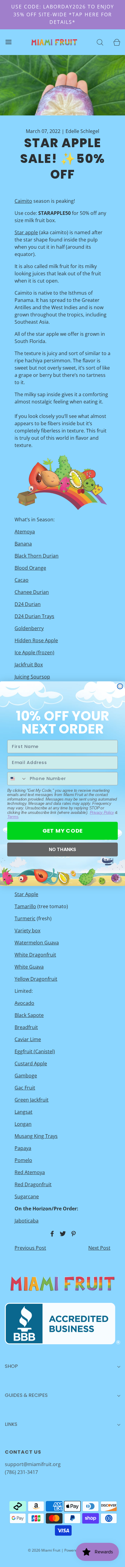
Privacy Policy (102, 812)
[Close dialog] (120, 686)
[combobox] (17, 778)
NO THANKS (62, 849)
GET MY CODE (62, 830)
